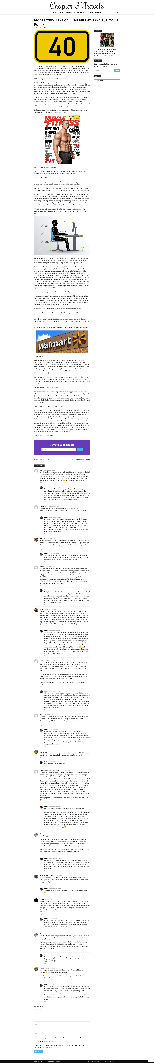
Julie (41, 751)
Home (55, 12)
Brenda (42, 660)
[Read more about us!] (107, 40)
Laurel (41, 609)
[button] (118, 12)
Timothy (42, 968)
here (51, 1047)
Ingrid (41, 538)
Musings (90, 12)
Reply (41, 482)
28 (45, 27)
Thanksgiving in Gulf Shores (41, 459)
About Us (98, 12)
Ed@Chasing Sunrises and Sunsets (50, 770)
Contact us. (57, 1061)
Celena (42, 899)
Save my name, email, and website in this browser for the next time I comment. (62, 1038)
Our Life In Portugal (65, 12)
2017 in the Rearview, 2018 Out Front (80, 459)
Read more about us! (107, 55)
